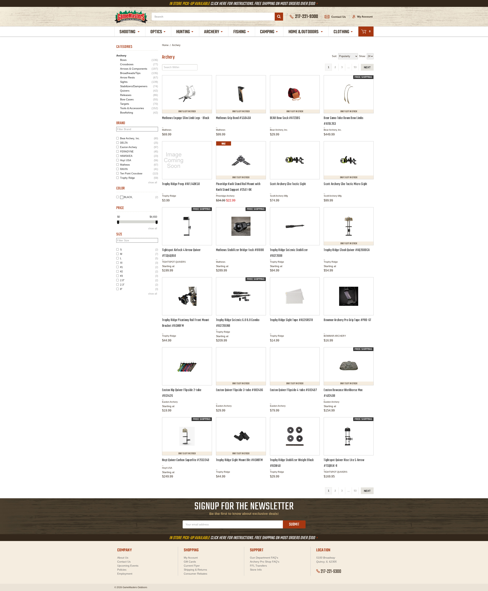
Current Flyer (192, 565)
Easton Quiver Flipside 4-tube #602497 (293, 390)
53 (355, 67)
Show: (362, 56)
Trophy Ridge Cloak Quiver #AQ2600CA (347, 250)
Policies (121, 569)
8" (139, 289)
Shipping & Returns (195, 569)
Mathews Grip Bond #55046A (233, 118)
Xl (139, 262)
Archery (211, 31)
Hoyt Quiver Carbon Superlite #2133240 (185, 460)
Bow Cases (139, 99)
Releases (139, 95)
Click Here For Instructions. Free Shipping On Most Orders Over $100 (242, 3)
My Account (364, 16)
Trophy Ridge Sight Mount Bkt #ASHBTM (239, 460)
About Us (122, 557)
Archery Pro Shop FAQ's (264, 561)
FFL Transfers (258, 565)
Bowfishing (139, 112)
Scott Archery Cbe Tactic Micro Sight (345, 184)
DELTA (139, 142)
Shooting (128, 31)
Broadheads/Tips (139, 73)
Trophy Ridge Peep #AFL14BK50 (181, 184)
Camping (267, 31)
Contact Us (338, 16)
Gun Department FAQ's (264, 557)
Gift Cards (190, 561)
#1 (139, 267)
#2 (139, 271)
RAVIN (139, 169)
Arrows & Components (139, 68)
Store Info (256, 569)
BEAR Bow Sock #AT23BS (285, 118)
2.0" (139, 280)
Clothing (341, 31)
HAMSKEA (139, 156)
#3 (139, 276)
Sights (139, 82)
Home (165, 45)
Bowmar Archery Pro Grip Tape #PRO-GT (347, 320)
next (367, 67)
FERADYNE (139, 151)
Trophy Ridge (139, 177)
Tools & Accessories (139, 108)
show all (152, 182)
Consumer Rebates (195, 573)
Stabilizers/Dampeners (139, 86)
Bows (139, 60)
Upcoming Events (127, 565)
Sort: (334, 56)
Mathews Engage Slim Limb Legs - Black (185, 118)
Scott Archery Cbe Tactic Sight (288, 184)
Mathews (139, 164)
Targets (139, 103)
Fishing (239, 31)
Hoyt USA (139, 160)
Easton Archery (139, 147)
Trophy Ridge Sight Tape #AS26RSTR (291, 320)
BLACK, (141, 197)
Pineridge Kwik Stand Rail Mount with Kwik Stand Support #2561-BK (238, 187)
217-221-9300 (331, 571)
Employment (124, 573)
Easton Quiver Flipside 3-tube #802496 (239, 390)
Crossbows (139, 64)
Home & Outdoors (303, 31)
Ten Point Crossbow (139, 173)
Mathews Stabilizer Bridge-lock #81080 (240, 250)
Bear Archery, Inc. (139, 138)
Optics (156, 31)
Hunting (183, 31)
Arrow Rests (139, 77)
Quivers (139, 90)
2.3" (139, 284)
